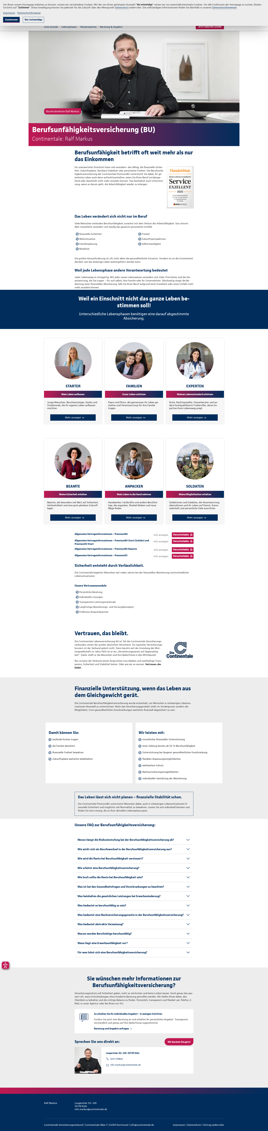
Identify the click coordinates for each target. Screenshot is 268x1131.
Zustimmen (11, 19)
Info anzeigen (161, 534)
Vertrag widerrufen (213, 1124)
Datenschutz (122, 7)
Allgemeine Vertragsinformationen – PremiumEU (101, 555)
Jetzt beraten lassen (209, 27)
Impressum (9, 12)
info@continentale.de (142, 1124)
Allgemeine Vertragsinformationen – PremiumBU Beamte (106, 548)
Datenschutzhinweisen (224, 7)
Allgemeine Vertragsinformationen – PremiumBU (101, 534)
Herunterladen (181, 534)
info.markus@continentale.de (125, 1064)
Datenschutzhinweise (29, 12)
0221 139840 (116, 1059)
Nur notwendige (33, 19)
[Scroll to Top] (252, 556)
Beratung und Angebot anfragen (111, 1028)
